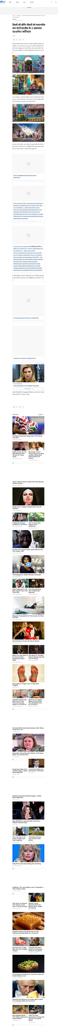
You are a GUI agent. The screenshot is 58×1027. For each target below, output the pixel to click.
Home (13, 15)
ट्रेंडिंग (10, 2)
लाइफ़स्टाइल (19, 15)
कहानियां (17, 2)
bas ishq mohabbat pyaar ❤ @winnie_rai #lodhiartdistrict (26, 317)
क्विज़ (24, 2)
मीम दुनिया (32, 2)
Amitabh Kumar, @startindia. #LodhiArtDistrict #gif (24, 358)
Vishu (13, 36)
